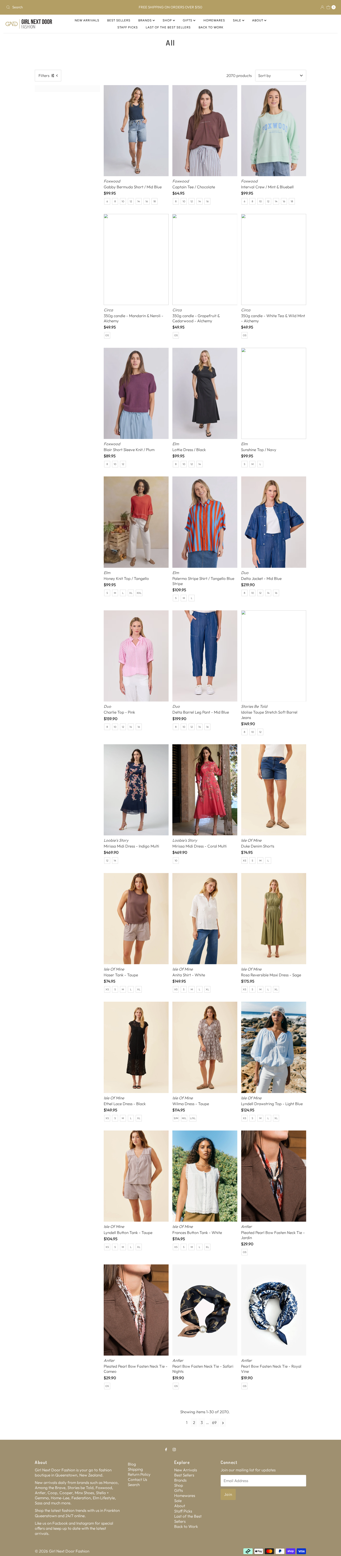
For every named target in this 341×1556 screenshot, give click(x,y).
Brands (145, 20)
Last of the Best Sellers (168, 27)
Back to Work (211, 27)
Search (134, 1484)
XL (130, 593)
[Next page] (223, 1422)
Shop (168, 20)
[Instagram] (174, 1449)
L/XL (193, 1118)
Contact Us (137, 1479)
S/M (176, 1118)
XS (244, 860)
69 (214, 1422)
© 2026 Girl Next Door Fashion (62, 1551)
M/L (184, 1118)
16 (146, 201)
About (258, 20)
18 (154, 201)
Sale (237, 20)
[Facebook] (166, 1449)
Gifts (188, 20)
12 (131, 201)
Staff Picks (127, 27)
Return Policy (139, 1474)
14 (138, 201)
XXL (139, 593)
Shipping (135, 1469)
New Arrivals (87, 20)
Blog (132, 1464)
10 (123, 201)
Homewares (214, 20)
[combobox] (58, 7)
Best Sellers (118, 20)
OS (107, 335)
